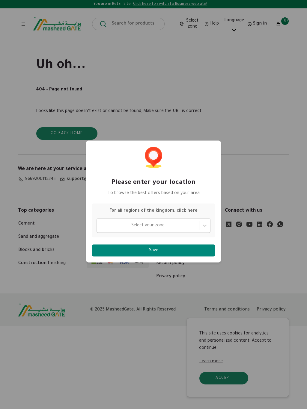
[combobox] (100, 226)
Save (153, 250)
